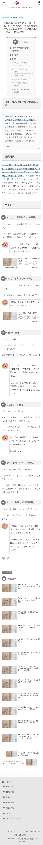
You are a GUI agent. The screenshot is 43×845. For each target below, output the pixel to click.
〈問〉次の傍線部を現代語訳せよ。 (20, 49)
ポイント (15, 59)
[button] (38, 494)
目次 (21, 42)
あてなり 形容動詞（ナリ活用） (20, 64)
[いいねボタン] (3, 558)
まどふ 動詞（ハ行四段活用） (21, 90)
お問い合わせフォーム (22, 835)
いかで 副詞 (18, 75)
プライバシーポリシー (32, 831)
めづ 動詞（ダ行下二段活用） (21, 84)
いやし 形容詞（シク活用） (21, 70)
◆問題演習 (7, 572)
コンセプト (11, 831)
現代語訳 (15, 55)
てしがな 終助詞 (20, 79)
